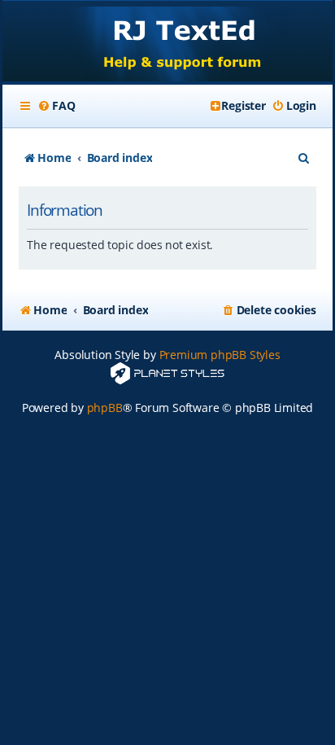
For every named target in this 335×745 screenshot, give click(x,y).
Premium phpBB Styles (220, 354)
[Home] (167, 43)
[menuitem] (56, 106)
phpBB (105, 407)
